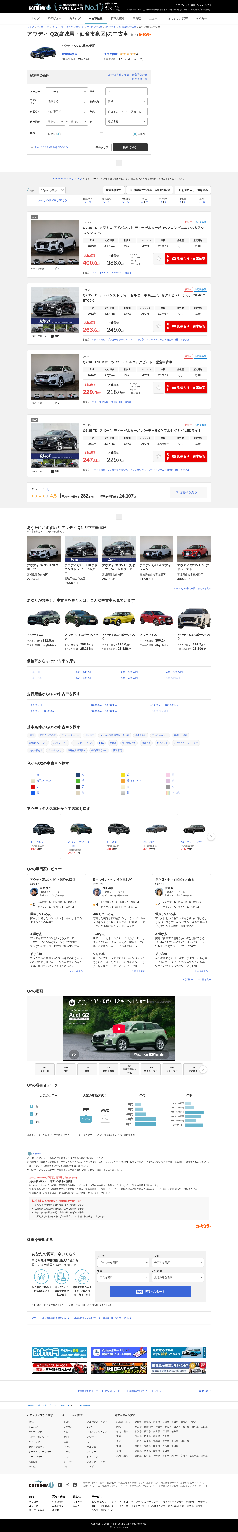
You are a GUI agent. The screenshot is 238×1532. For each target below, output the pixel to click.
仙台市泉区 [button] (54, 111)
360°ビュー (54, 18)
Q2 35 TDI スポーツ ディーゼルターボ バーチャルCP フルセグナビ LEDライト (142, 430)
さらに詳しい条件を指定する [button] (51, 147)
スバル (67, 1451)
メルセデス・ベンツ (97, 1421)
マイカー (201, 18)
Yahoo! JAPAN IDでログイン (67, 178)
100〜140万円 (84, 672)
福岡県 (138, 1455)
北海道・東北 (123, 1421)
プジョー (91, 1451)
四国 (118, 1451)
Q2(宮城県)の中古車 (127, 27)
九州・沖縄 (122, 1455)
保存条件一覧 (140, 78)
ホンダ (67, 1436)
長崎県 (156, 1455)
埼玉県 (158, 1426)
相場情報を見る (186, 492)
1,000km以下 (38, 705)
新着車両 (117, 750)
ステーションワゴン (39, 1436)
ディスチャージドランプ (186, 743)
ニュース (154, 18)
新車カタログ (44, 1405)
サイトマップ (137, 1506)
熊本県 (165, 1455)
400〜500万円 (174, 672)
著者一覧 (123, 1506)
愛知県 (138, 1436)
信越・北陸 (122, 1431)
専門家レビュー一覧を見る (197, 979)
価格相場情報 (69, 54)
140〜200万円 (84, 678)
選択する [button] (53, 101)
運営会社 (116, 1501)
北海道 (138, 1421)
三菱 (66, 1441)
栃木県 (186, 1426)
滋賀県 (165, 1441)
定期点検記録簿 (48, 735)
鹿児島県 (194, 1455)
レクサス (68, 1427)
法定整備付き (129, 743)
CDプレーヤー (60, 743)
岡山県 (156, 1446)
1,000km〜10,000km (43, 711)
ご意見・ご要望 (194, 1506)
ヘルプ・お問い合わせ (103, 1510)
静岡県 (156, 1436)
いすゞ (67, 1466)
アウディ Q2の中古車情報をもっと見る (191, 588)
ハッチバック (35, 1431)
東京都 (138, 1426)
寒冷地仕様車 (180, 735)
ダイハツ (68, 1461)
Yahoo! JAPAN (203, 5)
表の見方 (37, 1154)
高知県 (165, 1451)
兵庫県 (147, 1441)
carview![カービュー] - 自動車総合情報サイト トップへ (133, 1391)
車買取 (137, 18)
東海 (118, 1436)
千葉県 (168, 1426)
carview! (30, 27)
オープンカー (35, 1456)
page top (203, 1391)
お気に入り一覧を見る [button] (195, 190)
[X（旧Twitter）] (67, 1485)
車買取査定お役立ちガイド (118, 1317)
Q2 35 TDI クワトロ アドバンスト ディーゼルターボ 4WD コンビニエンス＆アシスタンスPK (143, 230)
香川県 (147, 1451)
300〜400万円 (129, 678)
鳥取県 (138, 1446)
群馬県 (195, 1426)
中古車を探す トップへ (89, 1391)
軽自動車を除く (99, 750)
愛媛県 (156, 1451)
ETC (101, 743)
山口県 (174, 1446)
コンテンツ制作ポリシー (104, 1506)
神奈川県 (148, 1426)
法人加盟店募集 (176, 1506)
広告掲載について (156, 1506)
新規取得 (189, 5)
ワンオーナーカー (70, 735)
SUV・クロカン (37, 1446)
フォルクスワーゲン (97, 1431)
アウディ (37, 489)
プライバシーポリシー (147, 1501)
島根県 (147, 1446)
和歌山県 (185, 1441)
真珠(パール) (44, 780)
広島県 (165, 1446)
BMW (89, 1427)
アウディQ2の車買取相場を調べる (51, 1317)
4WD (31, 735)
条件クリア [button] (102, 147)
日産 (66, 1431)
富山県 (156, 1431)
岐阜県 (147, 1436)
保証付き (146, 743)
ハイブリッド (35, 1441)
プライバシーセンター (172, 1501)
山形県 (184, 1421)
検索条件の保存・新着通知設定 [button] (152, 190)
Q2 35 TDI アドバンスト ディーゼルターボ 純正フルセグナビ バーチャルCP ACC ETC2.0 (144, 297)
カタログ (75, 18)
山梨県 (204, 1426)
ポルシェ (91, 1446)
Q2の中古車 (110, 27)
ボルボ (90, 1466)
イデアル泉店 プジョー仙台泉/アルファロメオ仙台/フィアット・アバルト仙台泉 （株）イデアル (140, 339)
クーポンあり (55, 750)
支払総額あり (35, 750)
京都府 (156, 1441)
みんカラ (77, 1506)
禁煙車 (113, 743)
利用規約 (190, 1501)
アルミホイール (160, 735)
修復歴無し (140, 735)
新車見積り (118, 18)
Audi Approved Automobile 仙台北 (111, 272)
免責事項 (202, 1501)
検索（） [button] (130, 147)
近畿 (118, 1441)
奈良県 (174, 1441)
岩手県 (156, 1421)
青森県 (147, 1421)
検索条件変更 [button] (114, 190)
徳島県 (138, 1451)
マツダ (67, 1446)
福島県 (193, 1421)
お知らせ (128, 1501)
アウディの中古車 (94, 27)
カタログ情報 (109, 54)
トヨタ (67, 1421)
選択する (113, 121)
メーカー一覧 (57, 27)
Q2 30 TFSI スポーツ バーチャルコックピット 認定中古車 (127, 362)
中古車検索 (96, 18)
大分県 (174, 1455)
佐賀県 (147, 1455)
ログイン (179, 5)
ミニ (89, 1441)
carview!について (100, 1501)
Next (211, 837)
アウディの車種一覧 (75, 27)
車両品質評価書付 (77, 750)
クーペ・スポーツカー (40, 1451)
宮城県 (165, 1421)
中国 (118, 1446)
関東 (118, 1426)
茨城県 (177, 1426)
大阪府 (138, 1441)
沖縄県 (204, 1455)
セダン (32, 1421)
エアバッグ (162, 743)
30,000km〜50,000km (104, 711)
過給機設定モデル (38, 743)
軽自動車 (33, 1461)
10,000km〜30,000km (104, 705)
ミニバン (33, 1427)
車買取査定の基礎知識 (87, 1317)
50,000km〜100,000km (164, 705)
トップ (35, 18)
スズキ (67, 1456)
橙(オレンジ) (134, 780)
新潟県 (138, 1431)
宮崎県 (184, 1455)
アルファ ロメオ (96, 1461)
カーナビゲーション (83, 743)
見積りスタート (154, 1291)
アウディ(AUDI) (61, 1405)
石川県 (165, 1431)
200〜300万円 (129, 672)
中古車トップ (43, 27)
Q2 (49, 489)
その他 (32, 1466)
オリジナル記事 (178, 18)
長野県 (147, 1431)
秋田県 (174, 1421)
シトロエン (92, 1456)
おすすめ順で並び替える (52, 200)
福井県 (174, 1431)
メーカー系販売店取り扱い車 (114, 735)
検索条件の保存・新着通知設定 (129, 74)
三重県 (165, 1436)
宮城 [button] (110, 101)
